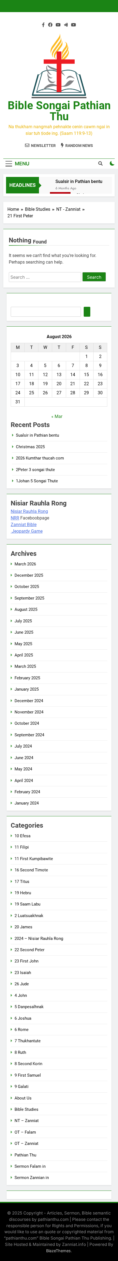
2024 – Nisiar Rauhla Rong (39, 938)
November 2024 (29, 712)
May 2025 (23, 643)
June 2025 (24, 632)
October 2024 (27, 723)
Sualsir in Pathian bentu (78, 181)
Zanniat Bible (23, 524)
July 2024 (23, 746)
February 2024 (27, 791)
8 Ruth (20, 1052)
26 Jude (22, 983)
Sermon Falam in (30, 1166)
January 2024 (27, 803)
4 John (21, 995)
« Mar (56, 416)
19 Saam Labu (27, 904)
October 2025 (27, 586)
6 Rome (22, 1029)
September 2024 (29, 734)
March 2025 (25, 666)
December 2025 (29, 575)
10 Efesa (22, 835)
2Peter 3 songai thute (35, 469)
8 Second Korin (28, 1063)
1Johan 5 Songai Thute (37, 480)
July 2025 (23, 621)
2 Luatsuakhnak (29, 915)
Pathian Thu (25, 1155)
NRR (15, 518)
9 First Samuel (28, 1075)
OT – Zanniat (26, 1143)
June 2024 (24, 757)
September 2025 (29, 598)
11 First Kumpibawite (34, 858)
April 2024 (24, 780)
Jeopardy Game (27, 531)
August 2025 (26, 609)
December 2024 (29, 700)
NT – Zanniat (27, 1120)
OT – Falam (25, 1132)
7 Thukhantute (28, 1040)
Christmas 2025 (30, 446)
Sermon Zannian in (32, 1177)
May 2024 (23, 769)
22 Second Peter (29, 949)
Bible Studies (26, 1109)
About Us (23, 1098)
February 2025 (27, 677)
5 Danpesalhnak (29, 1006)
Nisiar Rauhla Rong (29, 511)
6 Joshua (23, 1018)
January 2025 (27, 689)
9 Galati (22, 1086)
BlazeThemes (58, 1250)
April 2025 (24, 655)
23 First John (26, 961)
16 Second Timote (31, 870)
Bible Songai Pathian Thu (59, 111)
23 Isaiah (23, 972)
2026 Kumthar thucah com (40, 458)
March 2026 (25, 564)
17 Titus (22, 881)
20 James (23, 926)
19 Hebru (23, 892)
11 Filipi (22, 847)
